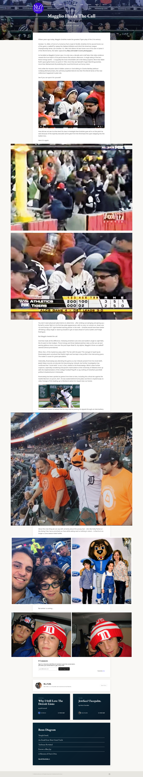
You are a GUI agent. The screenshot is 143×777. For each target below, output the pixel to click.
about (67, 4)
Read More (103, 685)
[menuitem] (53, 4)
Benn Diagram (47, 730)
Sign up (105, 4)
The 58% (80, 698)
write (82, 4)
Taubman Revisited (45, 744)
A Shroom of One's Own (47, 754)
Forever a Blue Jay (44, 749)
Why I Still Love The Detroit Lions (50, 702)
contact (89, 4)
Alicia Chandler (84, 713)
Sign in (97, 4)
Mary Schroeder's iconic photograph (79, 51)
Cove (104, 671)
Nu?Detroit (43, 713)
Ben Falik (47, 684)
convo (74, 4)
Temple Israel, (43, 735)
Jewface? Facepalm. (90, 701)
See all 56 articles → (44, 759)
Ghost (60, 774)
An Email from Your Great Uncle (50, 740)
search (53, 4)
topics (60, 4)
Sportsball (41, 698)
